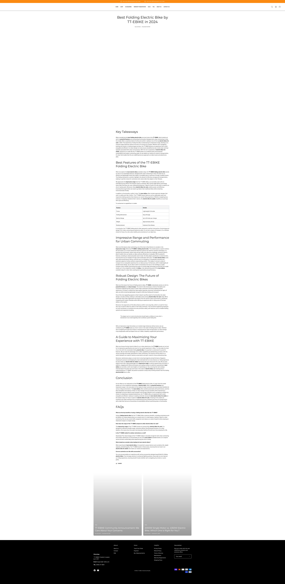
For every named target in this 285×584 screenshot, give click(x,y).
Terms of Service (158, 553)
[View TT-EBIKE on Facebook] (95, 570)
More (135, 545)
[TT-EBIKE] (8, 7)
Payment (136, 551)
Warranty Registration (160, 558)
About (116, 545)
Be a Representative (139, 553)
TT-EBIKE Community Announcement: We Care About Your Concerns (117, 529)
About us (116, 548)
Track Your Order (138, 548)
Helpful (156, 545)
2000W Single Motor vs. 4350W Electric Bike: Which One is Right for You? (165, 529)
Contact (116, 551)
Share (120, 463)
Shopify (148, 570)
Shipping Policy (158, 560)
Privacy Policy (158, 548)
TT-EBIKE (140, 570)
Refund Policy (157, 551)
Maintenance (157, 555)
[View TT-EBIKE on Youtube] (98, 570)
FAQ (115, 553)
